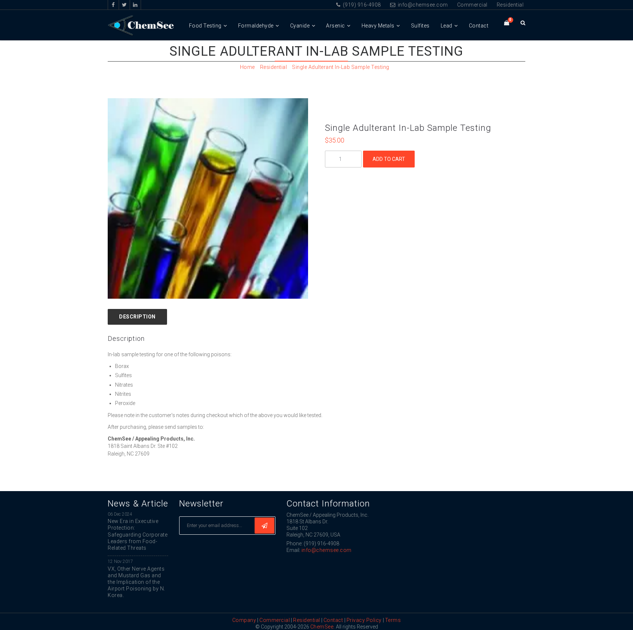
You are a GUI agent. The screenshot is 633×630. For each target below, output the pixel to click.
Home (247, 67)
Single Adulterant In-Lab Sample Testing (340, 67)
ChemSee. (322, 627)
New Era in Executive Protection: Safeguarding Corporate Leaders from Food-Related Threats (137, 534)
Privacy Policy (364, 620)
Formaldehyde (256, 26)
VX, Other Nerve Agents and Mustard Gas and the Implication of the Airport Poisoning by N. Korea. (136, 582)
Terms (393, 620)
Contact (479, 26)
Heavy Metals (378, 26)
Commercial (472, 5)
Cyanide (300, 26)
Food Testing (205, 26)
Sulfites (420, 26)
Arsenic (335, 26)
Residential (510, 5)
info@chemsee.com (422, 5)
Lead (446, 26)
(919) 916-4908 (361, 5)
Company (244, 620)
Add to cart (389, 159)
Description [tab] (137, 317)
